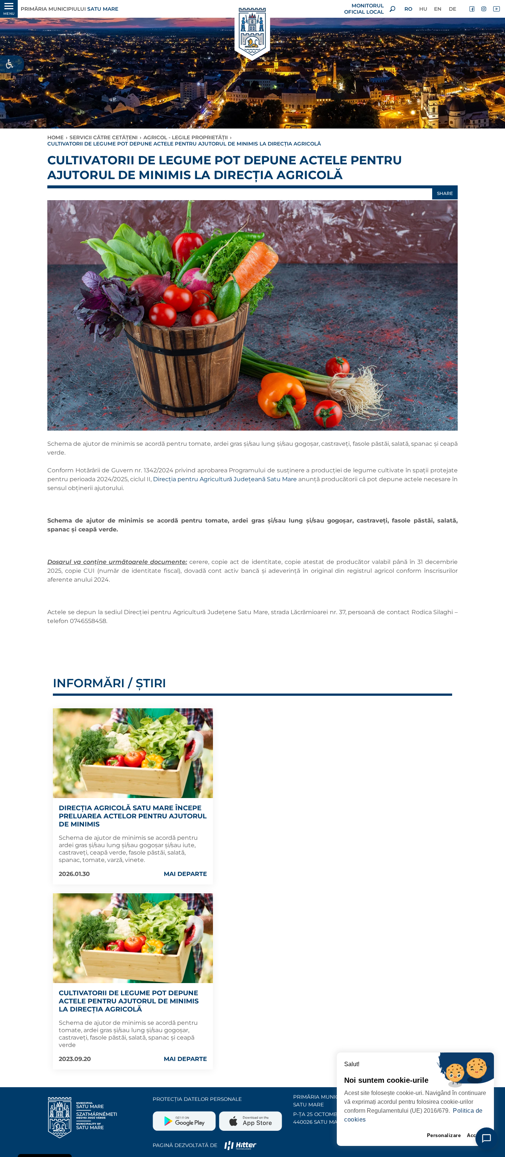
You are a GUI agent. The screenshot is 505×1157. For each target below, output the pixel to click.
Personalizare (444, 1135)
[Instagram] (484, 9)
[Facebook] (472, 9)
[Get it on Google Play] (185, 1118)
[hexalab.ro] (240, 1145)
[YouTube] (496, 9)
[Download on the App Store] (249, 1118)
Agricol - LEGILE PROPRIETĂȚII (185, 137)
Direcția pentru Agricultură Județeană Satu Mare (224, 479)
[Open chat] (486, 1138)
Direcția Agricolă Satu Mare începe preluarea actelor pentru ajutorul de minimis (133, 816)
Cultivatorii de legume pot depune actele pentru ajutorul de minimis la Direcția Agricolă (129, 1001)
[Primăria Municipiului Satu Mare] (252, 32)
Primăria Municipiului (69, 9)
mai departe (185, 873)
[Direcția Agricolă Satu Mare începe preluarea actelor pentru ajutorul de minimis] (133, 753)
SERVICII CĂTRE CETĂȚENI (104, 137)
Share (445, 193)
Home (55, 137)
